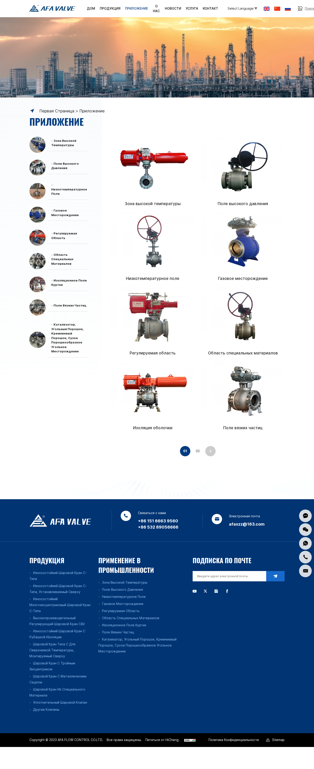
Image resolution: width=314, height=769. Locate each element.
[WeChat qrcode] (305, 529)
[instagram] (216, 591)
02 (198, 451)
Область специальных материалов (243, 353)
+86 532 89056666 (158, 527)
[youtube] (195, 591)
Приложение (92, 111)
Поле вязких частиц (243, 428)
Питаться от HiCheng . (163, 740)
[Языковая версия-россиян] (288, 8)
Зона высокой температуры (153, 203)
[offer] (305, 516)
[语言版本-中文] (277, 8)
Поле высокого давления (243, 203)
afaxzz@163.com (247, 524)
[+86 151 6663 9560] (305, 557)
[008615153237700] (305, 543)
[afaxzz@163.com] (305, 571)
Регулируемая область (153, 353)
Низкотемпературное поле (152, 278)
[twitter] (205, 591)
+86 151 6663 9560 (158, 520)
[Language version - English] (267, 8)
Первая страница (56, 111)
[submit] (275, 576)
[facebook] (227, 591)
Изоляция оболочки (152, 428)
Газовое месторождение (243, 278)
